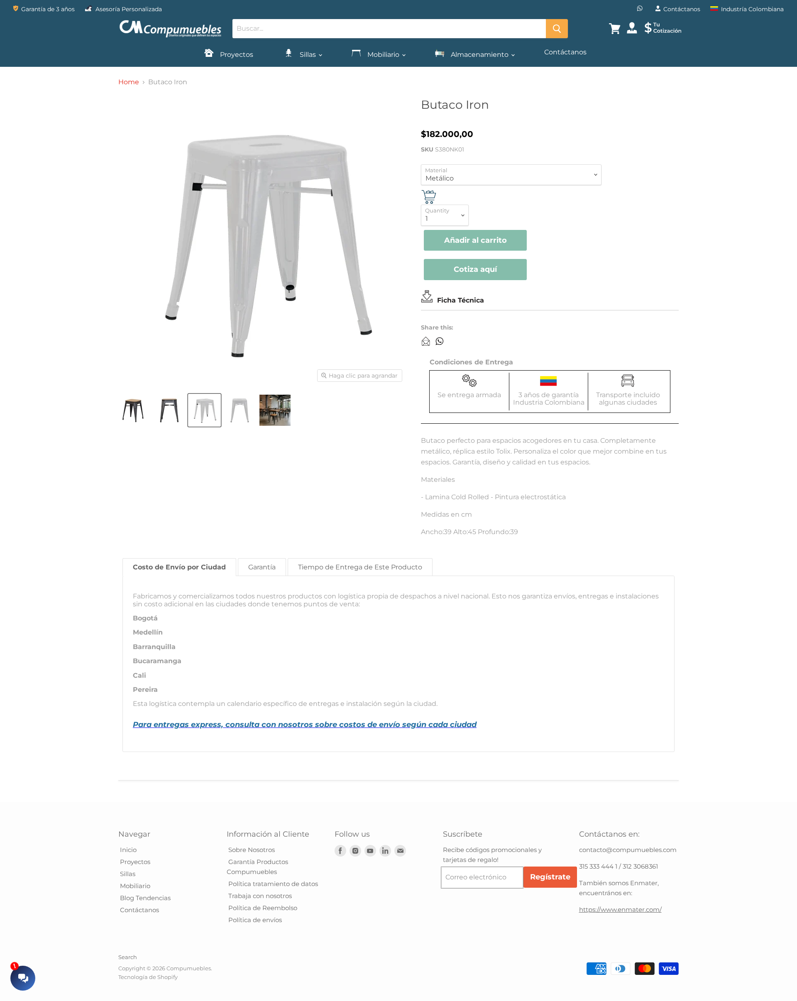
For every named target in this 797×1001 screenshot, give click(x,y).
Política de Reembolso (262, 908)
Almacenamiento (479, 55)
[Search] (557, 28)
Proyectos (235, 55)
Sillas (308, 55)
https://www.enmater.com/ (620, 909)
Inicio (127, 850)
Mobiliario (383, 55)
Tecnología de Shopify (148, 977)
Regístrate (550, 876)
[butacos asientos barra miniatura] (133, 410)
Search (127, 957)
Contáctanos (565, 52)
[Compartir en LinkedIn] (426, 341)
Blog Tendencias (144, 898)
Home (128, 82)
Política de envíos (254, 920)
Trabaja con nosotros (259, 896)
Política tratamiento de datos (272, 884)
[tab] (179, 567)
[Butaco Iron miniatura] (275, 410)
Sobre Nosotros (251, 850)
